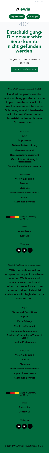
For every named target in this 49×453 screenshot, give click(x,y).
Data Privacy (24, 321)
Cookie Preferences (24, 342)
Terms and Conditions (24, 312)
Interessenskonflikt (24, 150)
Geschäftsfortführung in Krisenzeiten (24, 160)
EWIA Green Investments (24, 192)
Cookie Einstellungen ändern (24, 166)
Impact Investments (24, 373)
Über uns (24, 188)
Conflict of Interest (24, 326)
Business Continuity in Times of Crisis (24, 337)
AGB (24, 136)
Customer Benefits (24, 201)
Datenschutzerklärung (24, 145)
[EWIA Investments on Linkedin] (18, 250)
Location (24, 359)
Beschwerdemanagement (24, 155)
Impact (24, 197)
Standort (25, 183)
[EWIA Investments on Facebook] (30, 250)
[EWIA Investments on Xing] (24, 250)
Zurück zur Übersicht (24, 69)
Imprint (24, 316)
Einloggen (33, 16)
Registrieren (16, 16)
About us (24, 364)
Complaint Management (24, 331)
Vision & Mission (24, 179)
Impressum (24, 140)
